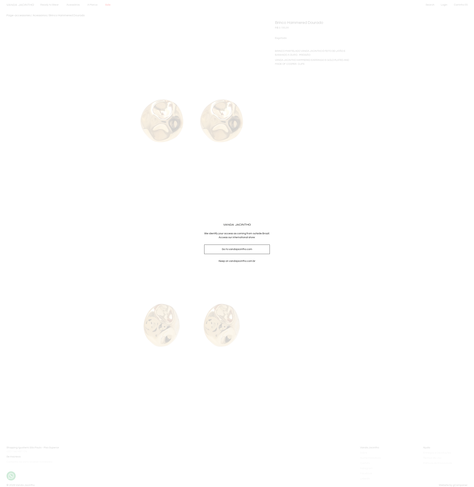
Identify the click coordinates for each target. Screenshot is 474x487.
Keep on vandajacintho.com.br (237, 261)
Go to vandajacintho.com (237, 249)
